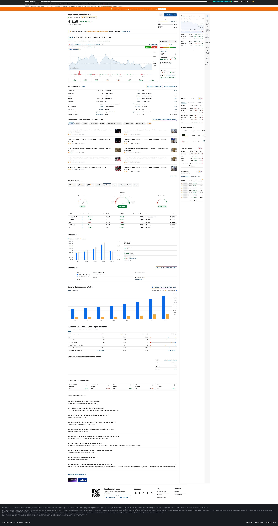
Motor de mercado (186, 98)
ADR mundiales (72, 6)
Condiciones (249, 522)
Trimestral (75, 290)
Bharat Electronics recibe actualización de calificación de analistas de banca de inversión (146, 149)
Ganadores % (191, 102)
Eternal (114, 384)
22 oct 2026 (137, 106)
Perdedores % (199, 102)
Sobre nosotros (177, 488)
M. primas (188, 16)
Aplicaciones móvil (161, 491)
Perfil (75, 40)
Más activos (183, 102)
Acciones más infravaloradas (185, 172)
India (175, 369)
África (98, 6)
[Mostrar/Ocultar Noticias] (102, 44)
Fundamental (96, 37)
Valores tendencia (186, 148)
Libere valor (172, 21)
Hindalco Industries (95, 384)
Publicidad (176, 491)
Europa (88, 6)
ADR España (78, 6)
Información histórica (82, 40)
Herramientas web (161, 497)
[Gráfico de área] (72, 44)
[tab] (72, 185)
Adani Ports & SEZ (73, 384)
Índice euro (183, 45)
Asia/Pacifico (93, 6)
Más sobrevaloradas (195, 176)
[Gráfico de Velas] (69, 44)
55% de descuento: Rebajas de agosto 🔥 (222, 1)
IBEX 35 (183, 31)
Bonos (193, 16)
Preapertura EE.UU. (49, 6)
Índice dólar (183, 43)
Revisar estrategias (126, 31)
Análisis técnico (74, 181)
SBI (157, 384)
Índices (182, 16)
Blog (158, 488)
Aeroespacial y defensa (170, 360)
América (84, 6)
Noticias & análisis (85, 37)
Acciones (27, 6)
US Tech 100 (184, 36)
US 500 (182, 34)
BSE (136, 384)
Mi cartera (159, 494)
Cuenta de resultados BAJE (79, 287)
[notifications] (250, 1)
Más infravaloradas (185, 176)
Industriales (174, 363)
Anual (69, 290)
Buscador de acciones (92, 4)
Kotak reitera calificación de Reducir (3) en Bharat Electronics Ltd (87, 167)
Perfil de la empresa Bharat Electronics (84, 357)
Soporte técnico (178, 494)
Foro (109, 37)
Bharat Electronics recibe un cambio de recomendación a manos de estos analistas (145, 131)
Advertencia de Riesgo (271, 522)
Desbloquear (101, 350)
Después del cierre (58, 6)
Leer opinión (203, 135)
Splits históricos (91, 40)
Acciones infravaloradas (117, 6)
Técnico (104, 37)
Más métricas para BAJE (170, 86)
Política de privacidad (258, 522)
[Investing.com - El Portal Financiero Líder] (29, 1)
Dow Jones (183, 38)
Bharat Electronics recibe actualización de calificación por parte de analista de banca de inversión (90, 131)
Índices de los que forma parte (103, 40)
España (42, 6)
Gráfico (76, 37)
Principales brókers (187, 127)
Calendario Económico (81, 4)
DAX (182, 41)
